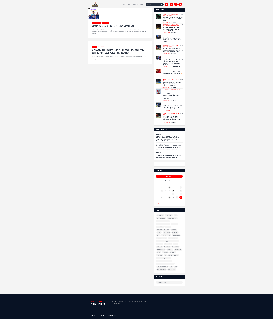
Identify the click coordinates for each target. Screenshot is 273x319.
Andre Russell (160, 215)
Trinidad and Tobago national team (165, 263)
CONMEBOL (173, 229)
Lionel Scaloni (175, 246)
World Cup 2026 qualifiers (171, 58)
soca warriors (178, 249)
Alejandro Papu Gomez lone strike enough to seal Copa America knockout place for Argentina (118, 51)
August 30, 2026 (166, 22)
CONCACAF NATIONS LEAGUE (163, 229)
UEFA (175, 266)
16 (180, 190)
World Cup (105, 23)
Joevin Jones (159, 244)
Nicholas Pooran (161, 249)
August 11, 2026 (166, 110)
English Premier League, (168, 55)
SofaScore (165, 252)
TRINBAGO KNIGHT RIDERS (173, 255)
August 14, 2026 (166, 100)
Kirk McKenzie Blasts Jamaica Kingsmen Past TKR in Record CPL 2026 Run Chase (172, 84)
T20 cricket (169, 15)
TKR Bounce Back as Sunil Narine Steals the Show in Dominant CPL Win (171, 29)
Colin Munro (174, 224)
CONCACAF (167, 226)
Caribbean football (172, 218)
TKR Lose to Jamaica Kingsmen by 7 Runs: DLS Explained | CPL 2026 (172, 19)
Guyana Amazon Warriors (172, 241)
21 (173, 194)
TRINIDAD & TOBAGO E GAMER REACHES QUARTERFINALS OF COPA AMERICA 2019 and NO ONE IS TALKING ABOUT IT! (168, 147)
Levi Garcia (159, 246)
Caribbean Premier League (163, 224)
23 (180, 194)
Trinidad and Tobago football (164, 261)
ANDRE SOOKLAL (169, 215)
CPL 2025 (159, 232)
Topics (94, 47)
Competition (160, 226)
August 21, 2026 (166, 66)
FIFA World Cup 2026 (161, 238)
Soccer (158, 252)
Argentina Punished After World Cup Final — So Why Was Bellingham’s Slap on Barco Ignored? (173, 62)
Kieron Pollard (168, 244)
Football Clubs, (176, 55)
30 (180, 197)
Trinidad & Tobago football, (169, 90)
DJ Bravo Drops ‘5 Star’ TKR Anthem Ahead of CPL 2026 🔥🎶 (172, 73)
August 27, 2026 (166, 43)
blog (176, 215)
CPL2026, (176, 14)
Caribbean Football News (163, 221)
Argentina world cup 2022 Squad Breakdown (113, 26)
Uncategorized (175, 25)
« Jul (158, 203)
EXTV (158, 235)
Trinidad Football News (162, 266)
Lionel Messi (167, 246)
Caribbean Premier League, (168, 14)
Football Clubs (96, 23)
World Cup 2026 (171, 269)
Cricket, (164, 15)
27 (169, 197)
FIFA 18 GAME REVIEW (165, 235)
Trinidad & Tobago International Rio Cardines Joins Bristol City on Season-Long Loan (172, 96)
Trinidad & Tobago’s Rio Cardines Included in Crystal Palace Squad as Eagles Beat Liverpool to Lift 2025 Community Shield (167, 138)
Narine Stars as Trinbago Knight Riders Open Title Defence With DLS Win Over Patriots (171, 118)
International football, (168, 57)
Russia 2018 (169, 249)
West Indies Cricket (161, 269)
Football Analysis (173, 238)
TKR (165, 255)
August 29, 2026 (166, 32)
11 (161, 190)
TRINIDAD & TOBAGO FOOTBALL (163, 258)
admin (174, 22)
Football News (160, 241)
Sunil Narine (172, 252)
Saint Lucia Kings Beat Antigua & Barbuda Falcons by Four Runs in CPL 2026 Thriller (172, 107)
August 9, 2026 (166, 122)
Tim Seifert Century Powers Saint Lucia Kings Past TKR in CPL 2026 (172, 39)
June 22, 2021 (101, 47)
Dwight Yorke (167, 232)
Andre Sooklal (176, 66)
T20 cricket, (169, 25)
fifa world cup (176, 235)
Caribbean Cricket (161, 218)
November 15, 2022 (114, 23)
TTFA (171, 266)
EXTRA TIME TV (175, 232)
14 (173, 190)
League (175, 244)
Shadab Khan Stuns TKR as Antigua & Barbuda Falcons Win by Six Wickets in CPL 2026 (173, 50)
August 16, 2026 (166, 87)
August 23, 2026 (166, 53)
